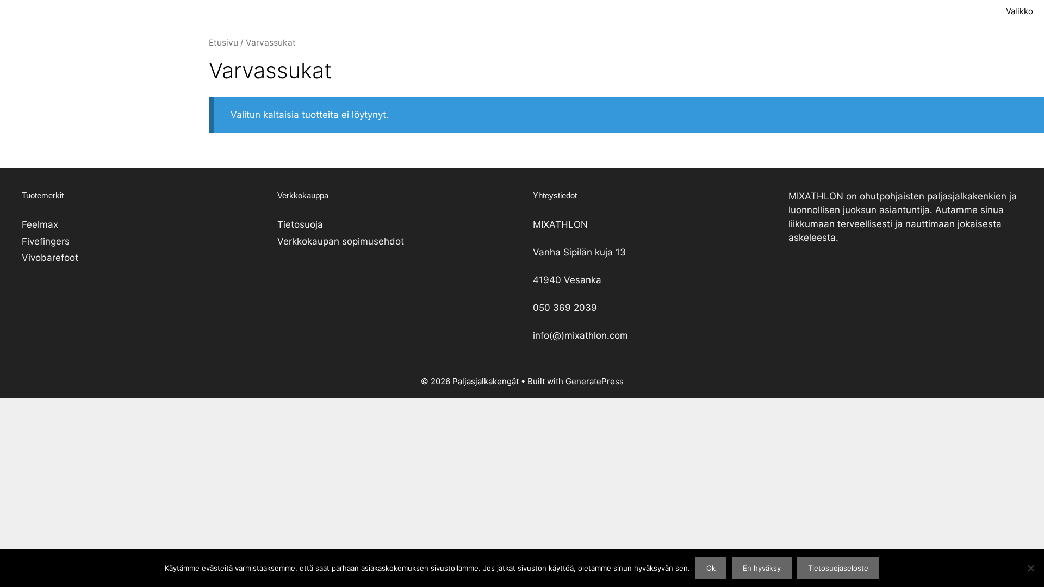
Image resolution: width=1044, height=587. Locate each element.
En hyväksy (762, 568)
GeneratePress (595, 381)
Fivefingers (46, 241)
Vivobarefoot (50, 257)
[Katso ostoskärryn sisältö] (967, 11)
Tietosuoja (300, 224)
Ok (711, 568)
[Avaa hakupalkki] (936, 11)
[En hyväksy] (1030, 568)
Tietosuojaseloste (838, 568)
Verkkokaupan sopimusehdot (340, 241)
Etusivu (223, 43)
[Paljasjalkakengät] (440, 11)
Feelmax (40, 224)
